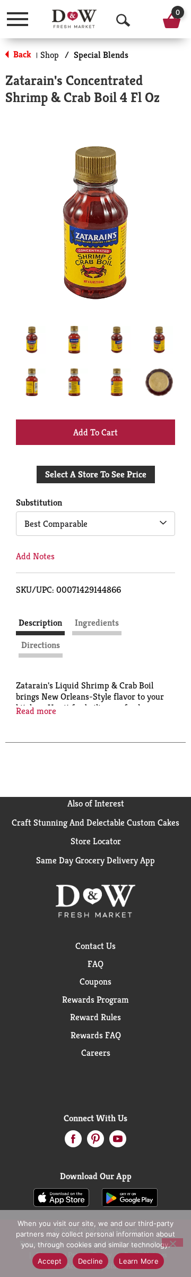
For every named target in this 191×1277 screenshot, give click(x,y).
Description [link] (40, 622)
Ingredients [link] (97, 622)
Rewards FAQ (96, 1035)
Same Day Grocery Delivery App (95, 860)
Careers (95, 1052)
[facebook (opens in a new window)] (73, 1142)
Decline (90, 1261)
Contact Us (95, 946)
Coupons (95, 981)
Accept (50, 1261)
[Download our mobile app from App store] (61, 1197)
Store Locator (96, 841)
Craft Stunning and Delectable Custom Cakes (95, 822)
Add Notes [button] (35, 556)
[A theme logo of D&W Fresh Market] (74, 19)
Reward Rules (95, 1017)
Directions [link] (40, 645)
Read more (36, 711)
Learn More (139, 1261)
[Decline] (172, 1242)
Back (21, 54)
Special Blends (101, 55)
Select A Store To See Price (95, 474)
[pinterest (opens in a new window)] (95, 1142)
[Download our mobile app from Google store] (130, 1197)
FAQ (95, 964)
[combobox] (95, 523)
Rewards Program (95, 999)
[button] (32, 340)
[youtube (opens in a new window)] (117, 1142)
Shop (49, 55)
